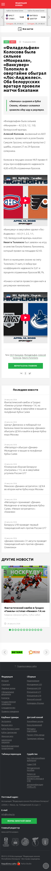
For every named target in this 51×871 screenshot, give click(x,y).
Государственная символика (8, 703)
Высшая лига (6, 725)
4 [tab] (18, 630)
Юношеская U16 (34, 696)
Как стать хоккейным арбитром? (36, 759)
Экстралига (6, 721)
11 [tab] (38, 630)
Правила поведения (10, 711)
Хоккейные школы (35, 721)
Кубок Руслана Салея (10, 729)
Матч (13, 42)
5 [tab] (21, 630)
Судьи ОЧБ (31, 764)
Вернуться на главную (25, 366)
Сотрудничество (8, 708)
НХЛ (6, 42)
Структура (5, 684)
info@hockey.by (8, 814)
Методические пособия (33, 769)
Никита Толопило (30, 358)
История (5, 681)
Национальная (33, 681)
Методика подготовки (32, 730)
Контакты (5, 698)
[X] (30, 373)
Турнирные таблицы (35, 738)
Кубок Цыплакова (9, 732)
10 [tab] (35, 630)
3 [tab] (16, 630)
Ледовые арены (8, 688)
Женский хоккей (34, 699)
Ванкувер (19, 355)
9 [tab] (33, 630)
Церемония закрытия (6, 741)
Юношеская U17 (34, 692)
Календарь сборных (35, 703)
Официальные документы (7, 693)
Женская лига (7, 736)
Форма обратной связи (19, 821)
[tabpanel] (25, 598)
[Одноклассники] (25, 373)
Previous (2, 17)
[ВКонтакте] (21, 373)
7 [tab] (27, 630)
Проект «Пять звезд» (35, 735)
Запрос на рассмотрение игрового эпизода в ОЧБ (35, 777)
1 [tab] (10, 630)
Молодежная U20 (34, 684)
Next (49, 17)
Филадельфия (30, 355)
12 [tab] (41, 630)
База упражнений (34, 725)
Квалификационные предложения (10, 747)
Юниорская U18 (34, 688)
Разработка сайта (8, 864)
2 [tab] (13, 630)
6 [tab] (24, 630)
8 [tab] (30, 630)
